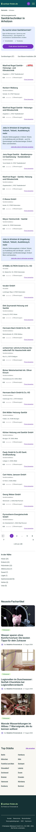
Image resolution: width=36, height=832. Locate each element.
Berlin (3, 755)
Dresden (21, 777)
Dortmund (4, 772)
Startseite (4, 10)
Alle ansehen (30, 748)
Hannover (4, 781)
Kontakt (9, 818)
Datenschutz (16, 818)
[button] (28, 3)
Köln (19, 759)
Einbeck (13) (5, 562)
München (4, 759)
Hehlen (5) (4, 582)
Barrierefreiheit (26, 818)
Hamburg (21, 755)
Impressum (28, 821)
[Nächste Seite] (33, 539)
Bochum (21, 786)
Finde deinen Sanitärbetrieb (18, 46)
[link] (18, 73)
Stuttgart (21, 764)
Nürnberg (21, 781)
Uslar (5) (4, 585)
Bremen (4, 777)
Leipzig (20, 768)
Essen (20, 772)
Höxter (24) (4, 559)
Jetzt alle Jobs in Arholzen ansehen (22, 147)
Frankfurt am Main (7, 764)
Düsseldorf (5, 768)
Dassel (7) (4, 572)
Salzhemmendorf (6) (7, 579)
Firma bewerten (28, 79)
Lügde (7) (4, 575)
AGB (22, 821)
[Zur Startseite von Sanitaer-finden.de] (9, 4)
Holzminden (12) (6, 565)
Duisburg (4, 786)
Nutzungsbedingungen (12, 821)
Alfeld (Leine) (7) (6, 569)
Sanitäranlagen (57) (7, 56)
